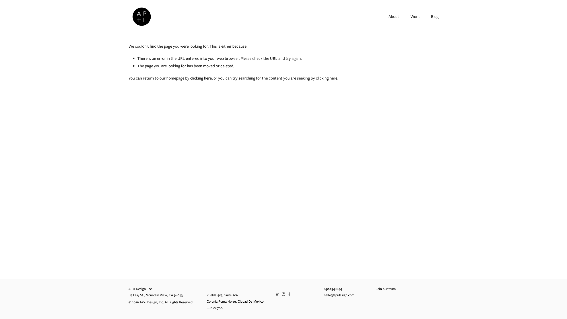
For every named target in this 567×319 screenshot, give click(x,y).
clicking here (201, 78)
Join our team (386, 288)
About (393, 16)
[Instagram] (283, 294)
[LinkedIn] (278, 294)
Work (415, 16)
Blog (435, 16)
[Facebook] (289, 294)
